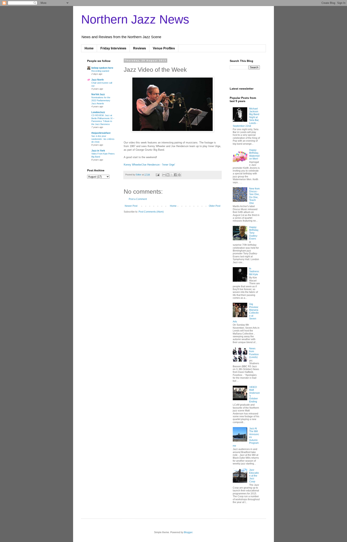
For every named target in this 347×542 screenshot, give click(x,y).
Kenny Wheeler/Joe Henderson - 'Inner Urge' (149, 164)
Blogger (188, 532)
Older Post (214, 206)
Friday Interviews (113, 48)
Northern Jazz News (135, 19)
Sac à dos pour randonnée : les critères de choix (102, 139)
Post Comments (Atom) (151, 211)
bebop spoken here (102, 67)
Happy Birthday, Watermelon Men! (254, 154)
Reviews (139, 48)
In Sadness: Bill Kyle (254, 271)
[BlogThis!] (168, 175)
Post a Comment (138, 199)
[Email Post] (157, 174)
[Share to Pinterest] (179, 175)
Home (89, 48)
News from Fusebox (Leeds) (254, 353)
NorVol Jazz (98, 94)
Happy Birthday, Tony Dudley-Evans (254, 233)
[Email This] (164, 175)
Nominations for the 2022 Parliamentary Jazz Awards (100, 100)
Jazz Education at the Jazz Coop (254, 475)
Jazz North (97, 79)
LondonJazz (98, 112)
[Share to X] (172, 175)
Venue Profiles (164, 48)
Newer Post (131, 206)
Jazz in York (98, 150)
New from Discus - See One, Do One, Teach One (254, 196)
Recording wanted (100, 71)
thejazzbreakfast (100, 133)
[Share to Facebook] (176, 175)
